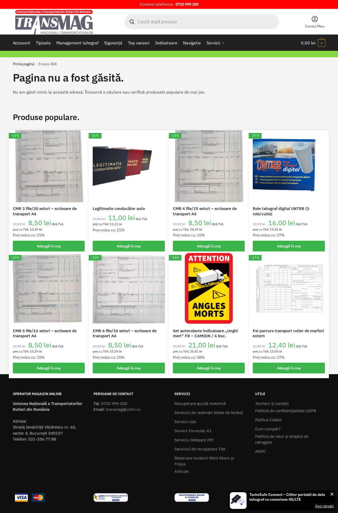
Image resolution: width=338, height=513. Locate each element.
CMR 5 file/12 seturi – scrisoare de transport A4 (45, 333)
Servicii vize (185, 421)
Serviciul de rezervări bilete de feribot (208, 412)
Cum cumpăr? (268, 428)
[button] (332, 494)
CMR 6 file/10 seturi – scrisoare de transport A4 (125, 333)
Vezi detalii (324, 506)
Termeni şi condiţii (272, 403)
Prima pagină (23, 64)
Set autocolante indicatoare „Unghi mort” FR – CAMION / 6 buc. (205, 333)
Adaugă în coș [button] (49, 246)
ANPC (260, 451)
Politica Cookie (268, 419)
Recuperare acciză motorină (200, 403)
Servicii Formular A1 (193, 430)
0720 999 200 (114, 403)
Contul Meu (314, 26)
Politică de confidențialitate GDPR (285, 410)
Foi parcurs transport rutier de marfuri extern (288, 333)
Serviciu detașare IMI (193, 439)
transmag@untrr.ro (123, 409)
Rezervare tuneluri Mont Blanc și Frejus (204, 461)
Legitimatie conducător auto (119, 208)
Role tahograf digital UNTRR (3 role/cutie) (281, 211)
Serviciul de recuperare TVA (200, 448)
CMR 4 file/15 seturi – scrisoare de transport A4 (205, 211)
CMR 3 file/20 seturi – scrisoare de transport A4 (45, 211)
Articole (181, 471)
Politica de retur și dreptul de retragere (281, 439)
